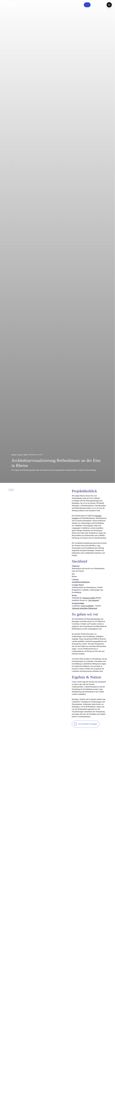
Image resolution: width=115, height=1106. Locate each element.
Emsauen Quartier (89, 598)
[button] (109, 5)
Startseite (13, 454)
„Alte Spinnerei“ (93, 600)
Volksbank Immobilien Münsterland (84, 608)
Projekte (20, 454)
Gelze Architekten (87, 606)
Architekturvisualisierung (81, 582)
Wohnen (25, 454)
